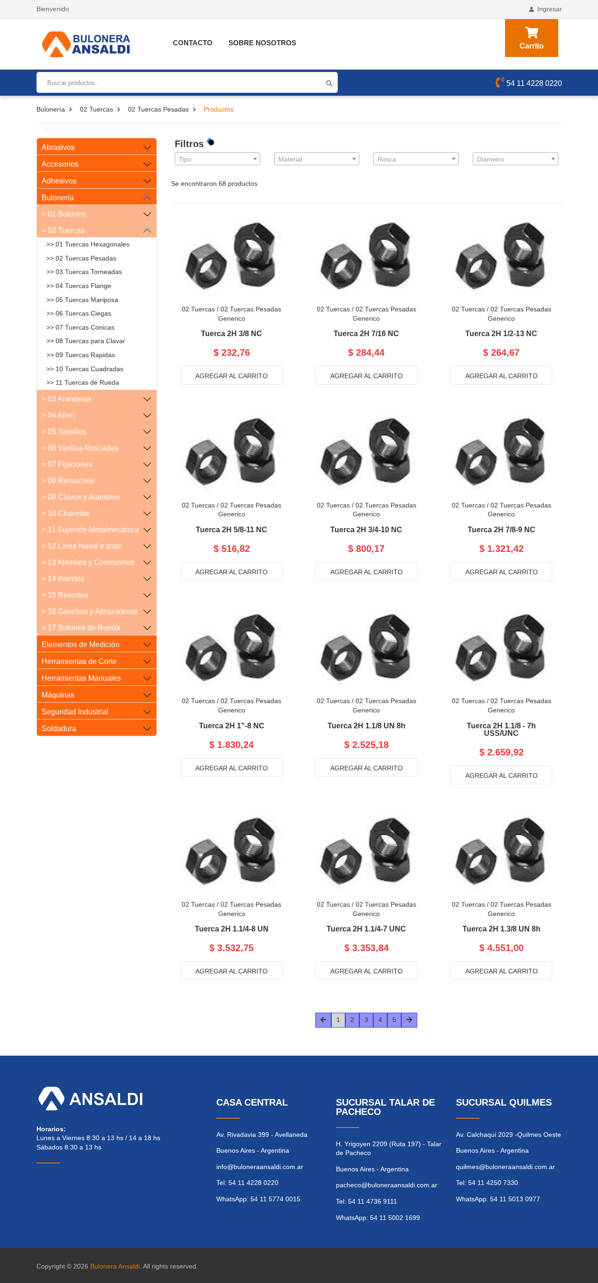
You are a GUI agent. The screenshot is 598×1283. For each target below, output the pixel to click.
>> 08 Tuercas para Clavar (85, 341)
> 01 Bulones (63, 214)
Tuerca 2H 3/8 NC (231, 334)
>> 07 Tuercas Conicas (80, 327)
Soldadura (59, 729)
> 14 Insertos (63, 579)
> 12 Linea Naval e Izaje (82, 546)
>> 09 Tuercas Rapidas (80, 355)
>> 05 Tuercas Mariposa (82, 299)
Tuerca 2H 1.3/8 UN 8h (502, 929)
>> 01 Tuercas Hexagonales (87, 244)
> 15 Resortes (65, 595)
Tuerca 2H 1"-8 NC (231, 726)
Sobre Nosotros (262, 43)
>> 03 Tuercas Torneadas (84, 271)
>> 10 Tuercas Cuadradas (84, 369)
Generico (231, 318)
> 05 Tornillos (64, 432)
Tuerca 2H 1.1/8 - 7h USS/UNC (501, 729)
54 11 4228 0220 (534, 83)
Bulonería (50, 109)
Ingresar (549, 9)
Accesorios (60, 164)
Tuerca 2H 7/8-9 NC (501, 530)
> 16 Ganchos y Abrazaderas (89, 611)
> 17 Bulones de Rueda (81, 628)
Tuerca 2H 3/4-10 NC (366, 530)
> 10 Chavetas (66, 513)
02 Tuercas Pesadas (158, 109)
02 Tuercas (96, 109)
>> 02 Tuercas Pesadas (81, 258)
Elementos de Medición (81, 645)
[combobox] (217, 158)
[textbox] (217, 159)
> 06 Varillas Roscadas (80, 448)
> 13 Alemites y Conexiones (88, 562)
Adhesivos (59, 181)
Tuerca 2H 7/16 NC (366, 334)
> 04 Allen (58, 415)
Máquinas (58, 695)
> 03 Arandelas (67, 399)
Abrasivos (58, 147)
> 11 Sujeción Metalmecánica (90, 530)
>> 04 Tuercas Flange (78, 285)
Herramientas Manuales (81, 678)
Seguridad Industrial (75, 712)
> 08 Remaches (68, 481)
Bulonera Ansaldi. (116, 1266)
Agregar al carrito (231, 376)
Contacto (193, 43)
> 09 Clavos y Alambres (81, 497)
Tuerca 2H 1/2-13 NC (501, 334)
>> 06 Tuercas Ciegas (78, 313)
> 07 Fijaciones (67, 464)
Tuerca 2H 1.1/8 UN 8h (366, 726)
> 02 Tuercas (63, 230)
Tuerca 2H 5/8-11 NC (231, 530)
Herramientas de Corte (79, 661)
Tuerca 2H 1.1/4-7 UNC (366, 929)
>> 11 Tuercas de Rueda (82, 382)
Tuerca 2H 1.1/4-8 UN (232, 929)
